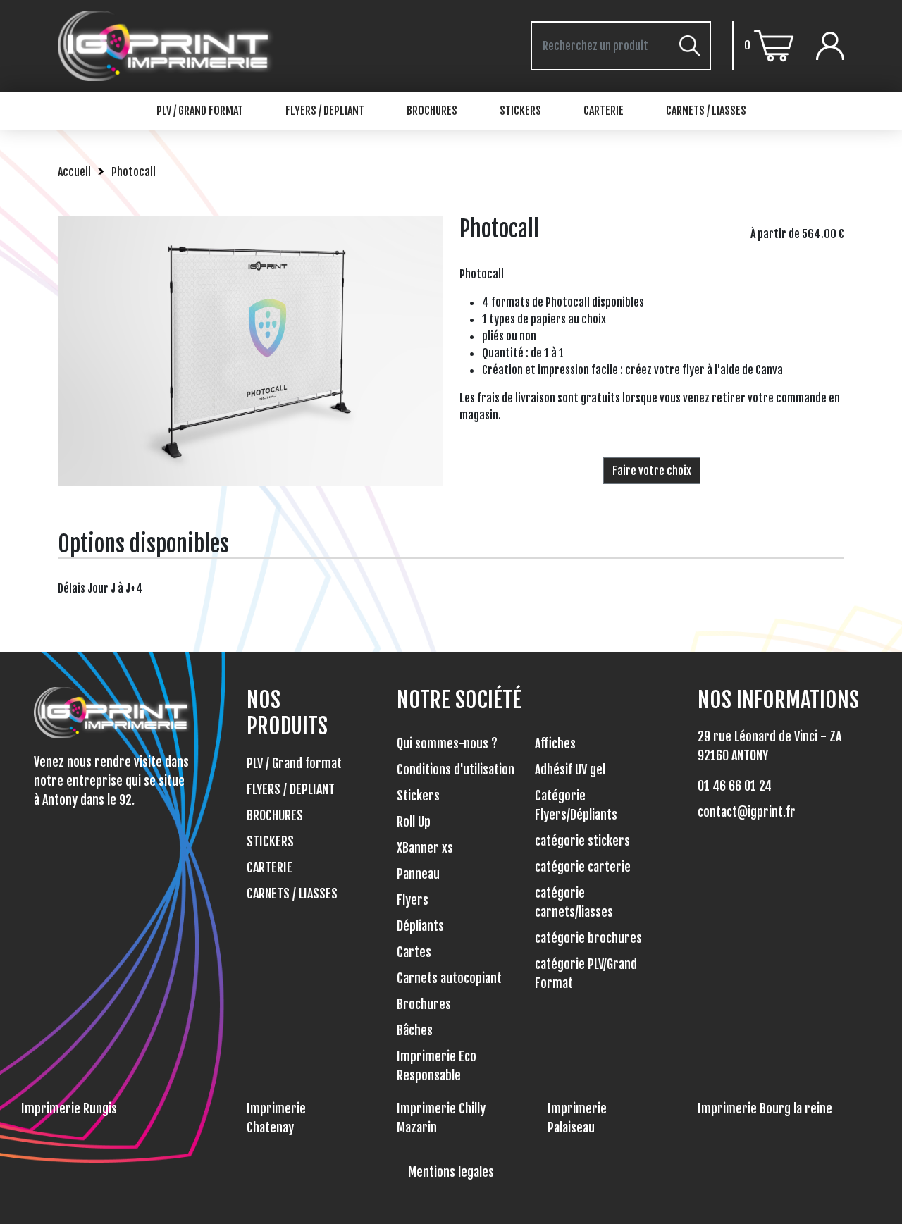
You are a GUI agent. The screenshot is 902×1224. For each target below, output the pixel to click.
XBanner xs (425, 847)
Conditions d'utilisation (455, 769)
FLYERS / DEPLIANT (324, 111)
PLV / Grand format (199, 111)
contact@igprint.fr (747, 812)
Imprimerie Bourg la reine (765, 1108)
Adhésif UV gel (570, 769)
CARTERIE (603, 111)
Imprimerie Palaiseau (577, 1118)
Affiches (555, 743)
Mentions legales (451, 1172)
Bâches (415, 1030)
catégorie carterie (583, 866)
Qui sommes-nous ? (447, 743)
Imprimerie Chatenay (276, 1118)
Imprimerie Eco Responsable (436, 1066)
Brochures (424, 1004)
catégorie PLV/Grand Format (586, 973)
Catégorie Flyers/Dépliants (576, 805)
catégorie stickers (582, 840)
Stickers (418, 795)
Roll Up (414, 821)
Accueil (74, 172)
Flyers (412, 900)
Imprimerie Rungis (69, 1108)
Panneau (418, 874)
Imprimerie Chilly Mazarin (441, 1118)
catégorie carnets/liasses (574, 902)
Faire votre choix (651, 471)
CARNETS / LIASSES (706, 111)
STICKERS (520, 111)
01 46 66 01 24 (735, 785)
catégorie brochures (588, 938)
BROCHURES (432, 111)
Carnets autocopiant (449, 978)
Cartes (414, 952)
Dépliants (420, 926)
